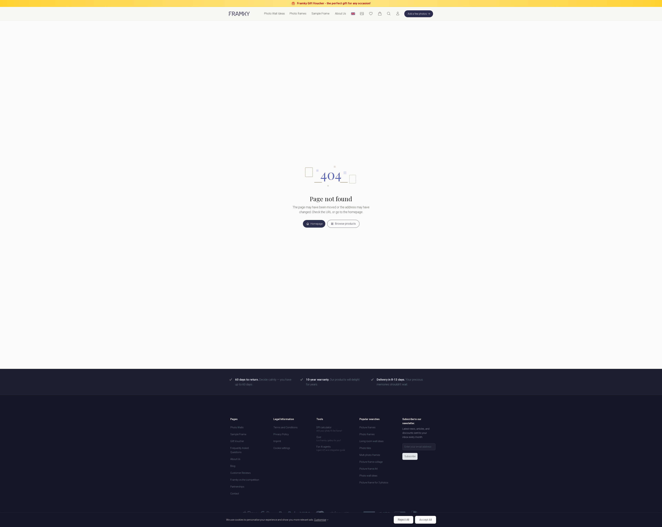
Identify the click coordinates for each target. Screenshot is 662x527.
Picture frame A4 (368, 468)
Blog (232, 466)
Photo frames (367, 434)
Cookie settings (281, 448)
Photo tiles (365, 448)
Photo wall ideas (368, 475)
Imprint (277, 441)
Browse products (345, 223)
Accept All (425, 519)
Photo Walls (237, 427)
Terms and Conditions (285, 427)
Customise (320, 519)
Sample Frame (320, 13)
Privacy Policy (281, 434)
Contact (234, 493)
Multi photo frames (369, 455)
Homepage (316, 223)
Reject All (403, 519)
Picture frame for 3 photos (373, 482)
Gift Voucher (237, 441)
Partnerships (237, 486)
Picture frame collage (371, 462)
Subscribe (409, 456)
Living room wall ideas (371, 441)
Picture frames (367, 427)
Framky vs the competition (244, 479)
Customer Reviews (240, 473)
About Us (340, 13)
